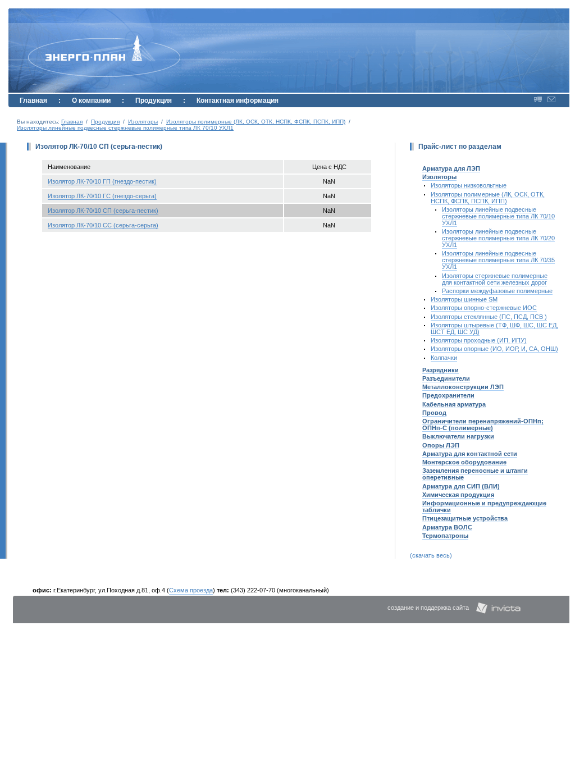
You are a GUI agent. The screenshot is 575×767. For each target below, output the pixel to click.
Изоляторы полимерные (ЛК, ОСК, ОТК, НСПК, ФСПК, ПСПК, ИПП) (255, 121)
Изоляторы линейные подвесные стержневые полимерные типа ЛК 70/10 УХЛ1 (125, 128)
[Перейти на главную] (78, 42)
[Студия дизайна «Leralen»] (498, 607)
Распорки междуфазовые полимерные (497, 290)
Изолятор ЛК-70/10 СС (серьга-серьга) (103, 225)
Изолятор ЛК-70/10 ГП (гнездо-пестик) (102, 181)
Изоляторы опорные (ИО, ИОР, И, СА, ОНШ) (494, 348)
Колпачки (444, 357)
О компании (91, 100)
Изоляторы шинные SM (464, 299)
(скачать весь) (431, 555)
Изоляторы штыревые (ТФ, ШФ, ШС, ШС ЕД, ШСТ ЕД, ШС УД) (494, 328)
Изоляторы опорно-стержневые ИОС (484, 307)
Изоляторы (143, 121)
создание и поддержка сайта (428, 607)
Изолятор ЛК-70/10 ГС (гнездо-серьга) (102, 196)
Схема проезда (191, 590)
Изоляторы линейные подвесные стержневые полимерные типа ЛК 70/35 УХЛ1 (498, 260)
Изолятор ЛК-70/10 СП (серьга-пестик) (103, 210)
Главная (33, 100)
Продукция (153, 100)
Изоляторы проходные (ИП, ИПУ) (479, 340)
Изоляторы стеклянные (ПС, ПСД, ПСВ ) (489, 316)
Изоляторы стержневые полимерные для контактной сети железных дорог (494, 279)
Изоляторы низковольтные (468, 185)
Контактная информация (238, 100)
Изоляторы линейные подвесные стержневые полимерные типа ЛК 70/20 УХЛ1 (498, 238)
